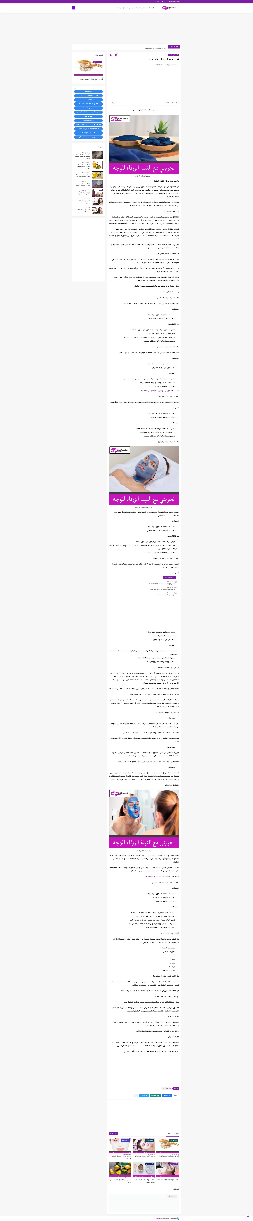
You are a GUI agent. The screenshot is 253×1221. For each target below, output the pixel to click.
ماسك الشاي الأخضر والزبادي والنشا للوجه (162, 589)
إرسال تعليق (172, 1196)
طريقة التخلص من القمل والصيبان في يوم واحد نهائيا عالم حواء (82, 156)
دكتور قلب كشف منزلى (88, 100)
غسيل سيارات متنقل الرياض (88, 95)
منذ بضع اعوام (170, 581)
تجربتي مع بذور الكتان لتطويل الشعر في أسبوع (83, 184)
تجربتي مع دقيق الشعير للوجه (169, 1156)
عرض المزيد (113, 1133)
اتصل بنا (157, 1)
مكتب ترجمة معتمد (88, 108)
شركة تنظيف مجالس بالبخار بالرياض (88, 124)
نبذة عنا (164, 1)
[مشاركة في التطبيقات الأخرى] (136, 1095)
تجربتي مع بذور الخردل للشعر (84, 202)
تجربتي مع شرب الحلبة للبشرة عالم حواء (155, 391)
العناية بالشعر (142, 8)
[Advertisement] (126, 28)
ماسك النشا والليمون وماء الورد (144, 1156)
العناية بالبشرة (173, 55)
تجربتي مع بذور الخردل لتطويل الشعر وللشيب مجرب (83, 166)
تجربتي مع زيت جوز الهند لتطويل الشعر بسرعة (83, 193)
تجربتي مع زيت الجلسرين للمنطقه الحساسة (162, 584)
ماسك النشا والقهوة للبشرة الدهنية (158, 877)
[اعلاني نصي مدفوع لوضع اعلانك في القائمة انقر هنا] (75, 89)
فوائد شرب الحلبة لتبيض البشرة (165, 595)
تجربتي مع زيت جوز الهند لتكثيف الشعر (83, 211)
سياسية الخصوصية (174, 1)
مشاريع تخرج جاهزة (88, 133)
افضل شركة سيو (88, 120)
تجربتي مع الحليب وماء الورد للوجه (168, 1180)
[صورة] (97, 155)
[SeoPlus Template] (178, 1218)
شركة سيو (88, 91)
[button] (167, 1095)
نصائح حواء (159, 1218)
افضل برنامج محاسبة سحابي (88, 137)
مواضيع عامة (120, 8)
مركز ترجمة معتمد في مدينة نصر (88, 129)
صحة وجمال (133, 8)
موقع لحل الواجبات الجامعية (88, 104)
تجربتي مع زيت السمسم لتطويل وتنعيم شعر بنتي (83, 175)
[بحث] (73, 8)
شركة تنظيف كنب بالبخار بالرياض (88, 112)
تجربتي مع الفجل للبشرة (158, 46)
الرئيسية (151, 8)
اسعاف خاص (88, 116)
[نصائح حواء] (168, 8)
